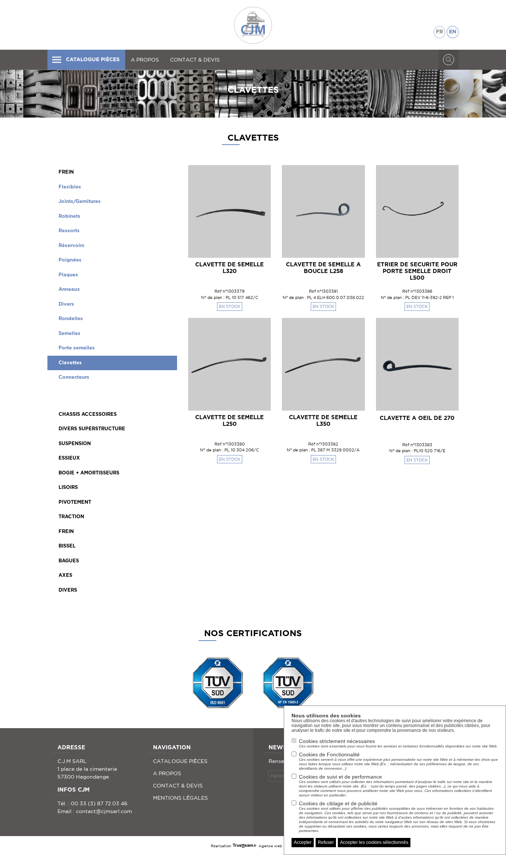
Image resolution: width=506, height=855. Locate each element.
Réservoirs (71, 245)
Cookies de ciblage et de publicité (397, 816)
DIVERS (68, 590)
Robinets (69, 216)
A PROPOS (145, 60)
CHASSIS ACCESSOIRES (88, 414)
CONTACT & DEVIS (195, 60)
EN (452, 31)
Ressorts (69, 230)
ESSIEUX (69, 458)
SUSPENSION (75, 443)
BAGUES (69, 561)
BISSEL (67, 546)
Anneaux (69, 289)
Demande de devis (230, 244)
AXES (65, 575)
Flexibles (70, 187)
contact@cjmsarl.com (104, 811)
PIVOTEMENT (75, 502)
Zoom (252, 176)
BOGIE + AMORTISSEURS (89, 473)
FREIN (66, 172)
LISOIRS (68, 487)
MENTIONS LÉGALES (180, 798)
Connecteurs (74, 377)
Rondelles (71, 318)
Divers (66, 304)
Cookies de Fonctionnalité (398, 761)
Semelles (69, 333)
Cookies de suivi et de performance (395, 785)
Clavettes (70, 363)
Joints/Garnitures (80, 201)
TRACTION (71, 516)
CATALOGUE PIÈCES (93, 59)
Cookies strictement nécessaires (398, 743)
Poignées (70, 260)
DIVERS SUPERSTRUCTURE (92, 429)
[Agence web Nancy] (245, 845)
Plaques (68, 275)
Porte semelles (77, 348)
